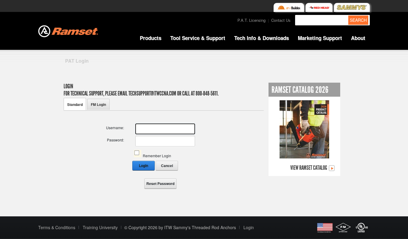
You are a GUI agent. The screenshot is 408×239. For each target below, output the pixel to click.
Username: (115, 127)
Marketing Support (320, 37)
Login (143, 165)
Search (358, 20)
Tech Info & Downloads (261, 37)
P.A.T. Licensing (251, 20)
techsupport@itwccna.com (152, 93)
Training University (100, 227)
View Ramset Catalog (309, 168)
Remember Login (157, 155)
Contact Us (281, 20)
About (358, 37)
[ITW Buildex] (289, 7)
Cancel (167, 165)
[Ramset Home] (68, 30)
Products (150, 37)
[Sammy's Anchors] (352, 7)
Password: (115, 139)
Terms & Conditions (56, 227)
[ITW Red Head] (319, 7)
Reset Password (160, 183)
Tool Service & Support (197, 37)
